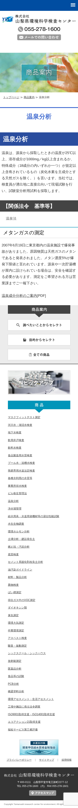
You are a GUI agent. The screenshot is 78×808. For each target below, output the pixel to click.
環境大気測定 (16, 622)
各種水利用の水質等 (20, 478)
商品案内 (29, 97)
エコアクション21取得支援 (24, 721)
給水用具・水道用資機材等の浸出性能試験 (33, 516)
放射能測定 (14, 660)
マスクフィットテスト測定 (24, 417)
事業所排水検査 (17, 485)
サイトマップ (46, 759)
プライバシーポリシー (19, 759)
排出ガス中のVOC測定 (21, 600)
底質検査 (13, 554)
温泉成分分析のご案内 (19, 296)
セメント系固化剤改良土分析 (25, 561)
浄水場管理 (14, 508)
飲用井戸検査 (16, 440)
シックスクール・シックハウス (27, 653)
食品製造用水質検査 (20, 455)
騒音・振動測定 (17, 645)
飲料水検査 (14, 447)
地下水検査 (14, 432)
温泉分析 (13, 501)
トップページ (11, 97)
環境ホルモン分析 (19, 531)
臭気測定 (13, 615)
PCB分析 (13, 683)
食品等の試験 (16, 676)
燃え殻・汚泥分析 (19, 546)
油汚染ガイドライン (20, 569)
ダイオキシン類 (17, 607)
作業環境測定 (16, 630)
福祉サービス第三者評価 (23, 729)
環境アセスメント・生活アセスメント (31, 699)
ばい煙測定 (14, 592)
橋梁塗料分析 (16, 691)
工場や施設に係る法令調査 (24, 706)
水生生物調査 (16, 523)
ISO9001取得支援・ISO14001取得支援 (31, 714)
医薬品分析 (14, 668)
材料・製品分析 (17, 577)
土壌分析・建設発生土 (21, 539)
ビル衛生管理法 (17, 493)
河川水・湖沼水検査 (20, 425)
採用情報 (67, 759)
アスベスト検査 (17, 638)
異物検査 (13, 584)
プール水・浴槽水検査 (21, 462)
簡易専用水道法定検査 (21, 470)
